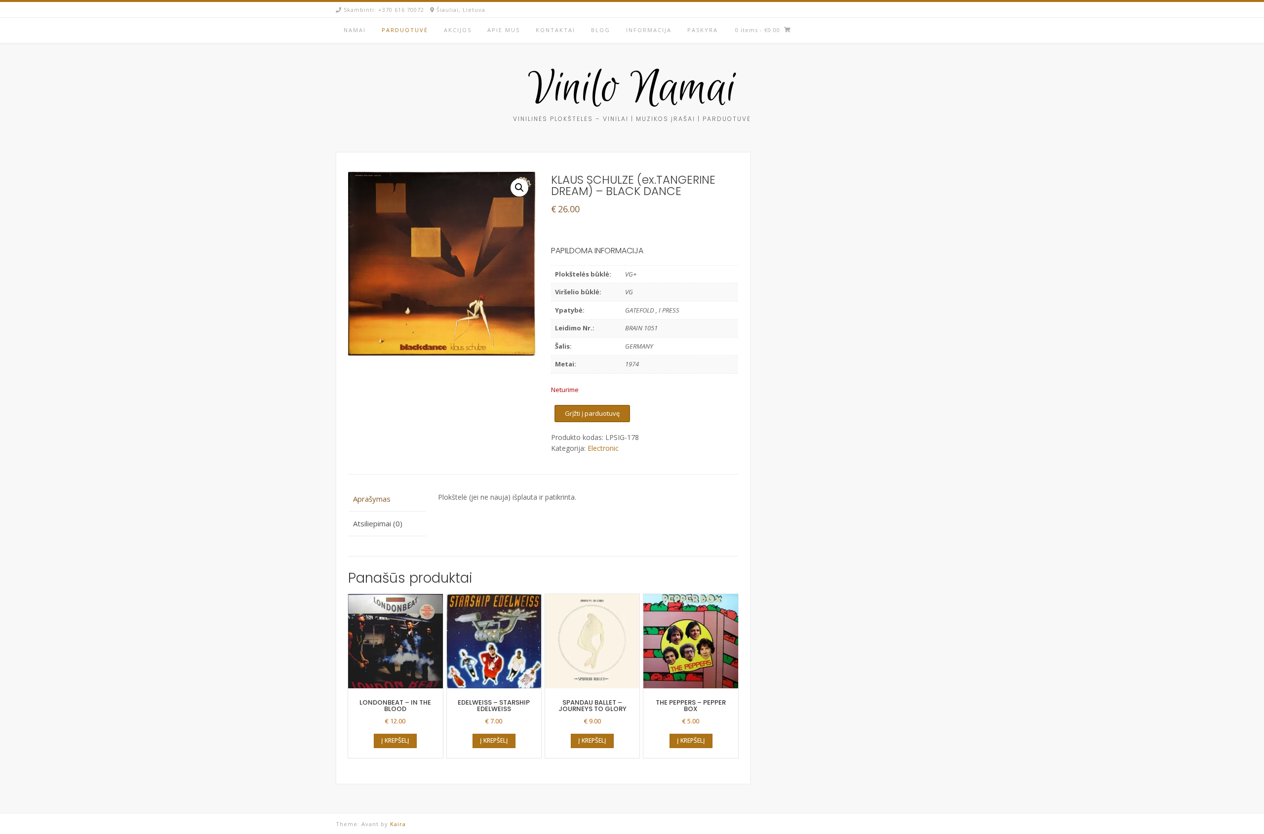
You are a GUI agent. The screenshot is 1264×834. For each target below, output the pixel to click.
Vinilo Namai (632, 89)
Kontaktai (555, 30)
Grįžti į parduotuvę (592, 413)
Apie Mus (503, 30)
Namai (355, 30)
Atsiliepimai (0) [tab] (377, 523)
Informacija (649, 30)
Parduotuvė (405, 30)
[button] (519, 188)
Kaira (398, 824)
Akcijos (458, 30)
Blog (600, 30)
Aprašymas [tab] (372, 499)
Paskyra (702, 30)
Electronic (603, 448)
